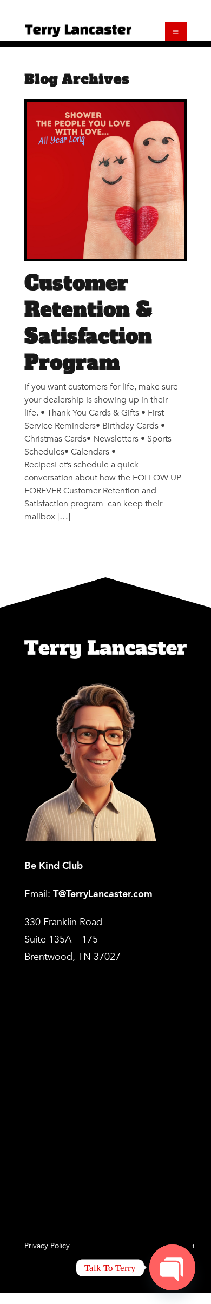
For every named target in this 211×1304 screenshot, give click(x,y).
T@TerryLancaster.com (103, 894)
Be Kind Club (53, 866)
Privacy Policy (47, 1246)
